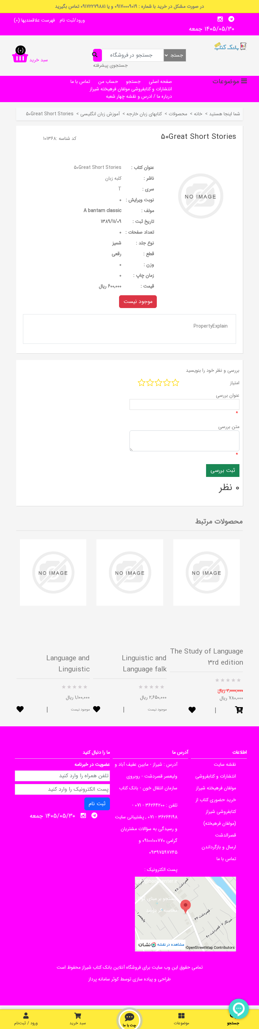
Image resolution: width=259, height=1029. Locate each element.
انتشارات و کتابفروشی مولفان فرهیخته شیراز (131, 89)
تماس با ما (80, 81)
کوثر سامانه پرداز (103, 979)
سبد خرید (77, 1023)
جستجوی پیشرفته (110, 65)
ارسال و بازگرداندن (219, 847)
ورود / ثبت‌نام (26, 1023)
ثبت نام (97, 803)
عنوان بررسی (227, 395)
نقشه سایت (225, 764)
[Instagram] (220, 19)
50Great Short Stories (97, 167)
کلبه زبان (113, 178)
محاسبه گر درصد (161, 910)
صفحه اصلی (160, 81)
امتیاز (234, 383)
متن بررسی (228, 426)
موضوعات (181, 1023)
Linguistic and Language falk (144, 664)
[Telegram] (231, 19)
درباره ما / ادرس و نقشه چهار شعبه (139, 96)
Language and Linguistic (68, 664)
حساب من (108, 81)
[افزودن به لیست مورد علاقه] (20, 710)
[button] (239, 710)
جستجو (133, 81)
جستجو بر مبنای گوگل (156, 898)
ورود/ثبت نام (72, 20)
